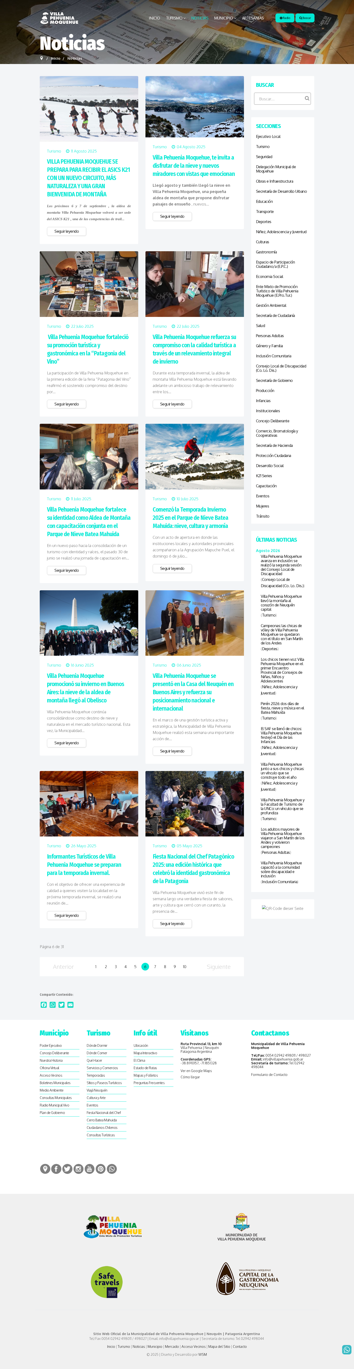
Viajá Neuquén (97, 1090)
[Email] (70, 1005)
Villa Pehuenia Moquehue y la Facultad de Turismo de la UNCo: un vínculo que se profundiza (283, 806)
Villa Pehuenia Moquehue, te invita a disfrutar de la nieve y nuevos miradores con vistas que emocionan (194, 166)
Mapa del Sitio (219, 1346)
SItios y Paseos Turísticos (104, 1083)
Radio (286, 18)
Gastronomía (266, 252)
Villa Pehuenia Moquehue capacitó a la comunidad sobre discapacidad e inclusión (281, 869)
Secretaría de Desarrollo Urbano (281, 191)
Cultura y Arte (96, 1098)
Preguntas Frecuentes (149, 1083)
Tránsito (262, 516)
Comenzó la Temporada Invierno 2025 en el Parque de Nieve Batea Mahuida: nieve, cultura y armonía (190, 518)
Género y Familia (269, 345)
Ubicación (141, 1045)
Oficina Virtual (49, 1068)
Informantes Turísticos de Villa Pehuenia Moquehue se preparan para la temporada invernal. (84, 865)
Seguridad (264, 156)
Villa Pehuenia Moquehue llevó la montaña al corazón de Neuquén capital (281, 603)
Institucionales (268, 410)
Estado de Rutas (145, 1068)
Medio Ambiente (51, 1090)
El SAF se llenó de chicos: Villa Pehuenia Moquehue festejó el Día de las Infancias (281, 735)
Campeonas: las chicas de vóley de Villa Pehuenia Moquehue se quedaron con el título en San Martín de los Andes (282, 634)
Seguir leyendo (66, 231)
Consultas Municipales (56, 1098)
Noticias (199, 18)
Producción (265, 390)
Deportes (263, 221)
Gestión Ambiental (271, 305)
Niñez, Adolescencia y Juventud (281, 231)
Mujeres (262, 506)
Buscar (306, 18)
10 (184, 966)
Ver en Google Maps (196, 1071)
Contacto (240, 1346)
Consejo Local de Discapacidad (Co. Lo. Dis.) (281, 368)
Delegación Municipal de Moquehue (276, 169)
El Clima (139, 1060)
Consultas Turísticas (101, 1135)
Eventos (262, 496)
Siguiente (219, 966)
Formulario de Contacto (269, 1075)
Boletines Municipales (55, 1083)
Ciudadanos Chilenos (102, 1127)
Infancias (263, 400)
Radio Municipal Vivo (54, 1105)
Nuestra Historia (51, 1060)
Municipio (223, 18)
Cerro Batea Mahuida (102, 1120)
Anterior (63, 966)
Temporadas (96, 1075)
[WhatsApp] (53, 1005)
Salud (260, 325)
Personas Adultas (270, 335)
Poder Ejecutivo (51, 1045)
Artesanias (253, 18)
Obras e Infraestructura (274, 181)
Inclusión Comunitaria (273, 355)
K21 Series (264, 475)
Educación (264, 201)
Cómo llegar (190, 1077)
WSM (203, 1354)
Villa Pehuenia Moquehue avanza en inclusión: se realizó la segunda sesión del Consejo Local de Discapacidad (281, 565)
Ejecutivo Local (268, 136)
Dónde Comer (97, 1053)
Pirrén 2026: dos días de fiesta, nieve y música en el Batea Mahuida (282, 708)
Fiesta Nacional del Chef (104, 1113)
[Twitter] (62, 1005)
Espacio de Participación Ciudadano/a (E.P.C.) (275, 264)
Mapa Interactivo (145, 1053)
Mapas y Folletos (146, 1075)
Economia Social (269, 276)
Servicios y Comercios (102, 1068)
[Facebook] (44, 1005)
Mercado (172, 1346)
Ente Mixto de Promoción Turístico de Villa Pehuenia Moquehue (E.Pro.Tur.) (277, 291)
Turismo (174, 18)
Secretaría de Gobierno (274, 380)
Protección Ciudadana (273, 455)
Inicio (154, 18)
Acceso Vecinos (51, 1075)
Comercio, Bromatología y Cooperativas (277, 433)
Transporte (265, 211)
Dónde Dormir (97, 1045)
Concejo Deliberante (272, 420)
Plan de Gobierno (52, 1113)
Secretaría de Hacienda (274, 445)
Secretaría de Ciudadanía (275, 315)
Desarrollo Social (270, 465)
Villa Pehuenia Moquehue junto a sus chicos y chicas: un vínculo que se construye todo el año (282, 771)
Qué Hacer (94, 1060)
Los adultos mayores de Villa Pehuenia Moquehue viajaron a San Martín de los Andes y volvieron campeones (283, 838)
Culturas (262, 241)
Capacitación (266, 485)
